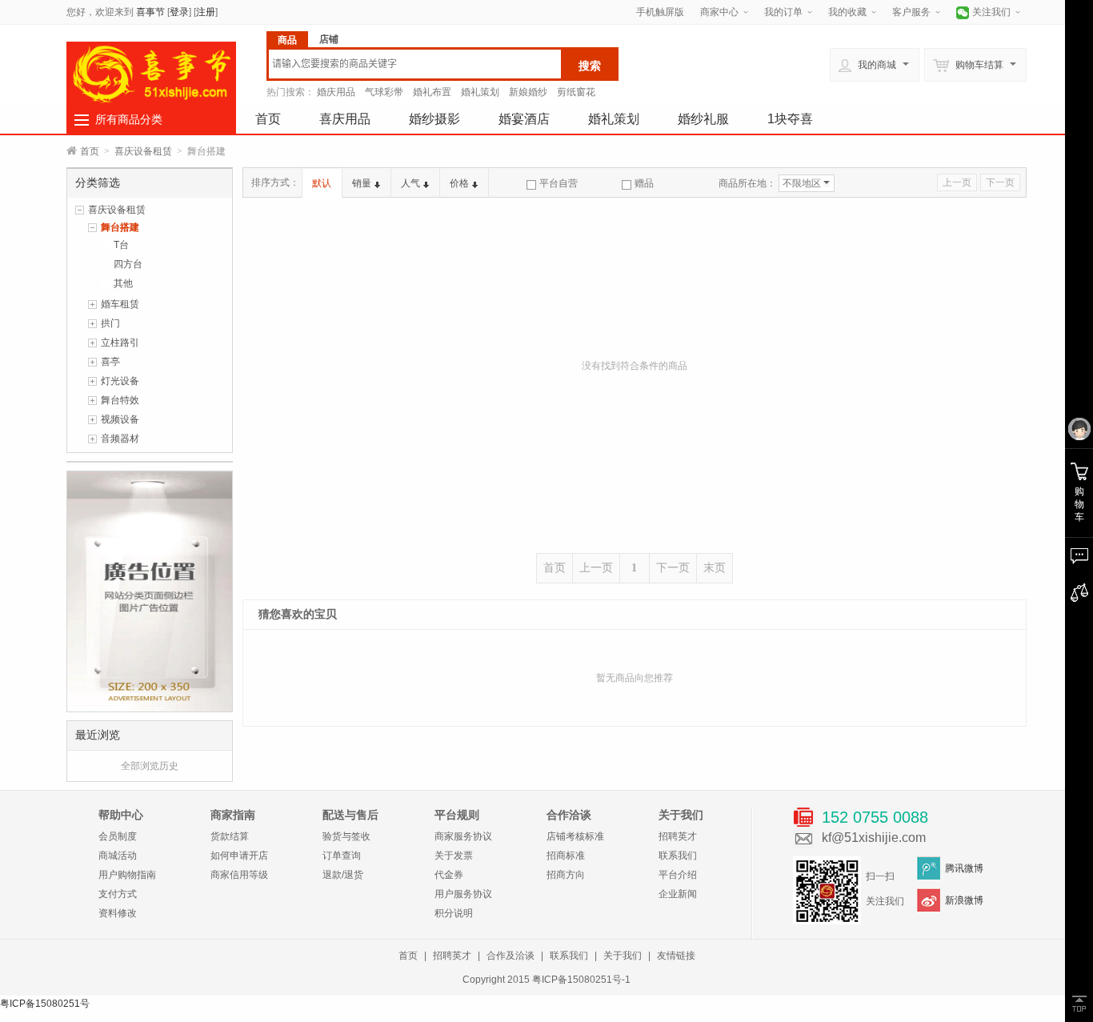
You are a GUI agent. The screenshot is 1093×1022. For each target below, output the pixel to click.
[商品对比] (1079, 593)
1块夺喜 (790, 119)
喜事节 (150, 12)
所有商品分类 (128, 119)
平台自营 (558, 183)
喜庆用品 (344, 119)
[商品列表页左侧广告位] (149, 590)
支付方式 (117, 894)
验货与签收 (346, 836)
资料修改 (117, 913)
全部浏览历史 (149, 766)
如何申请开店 (239, 855)
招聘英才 (678, 836)
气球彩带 (384, 92)
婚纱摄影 (434, 119)
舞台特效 (120, 400)
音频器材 (120, 438)
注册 (205, 12)
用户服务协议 (463, 894)
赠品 (644, 183)
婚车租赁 (120, 304)
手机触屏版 (660, 12)
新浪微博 (964, 900)
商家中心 (719, 12)
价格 (459, 183)
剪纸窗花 (576, 92)
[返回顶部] (1079, 1003)
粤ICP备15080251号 (45, 1003)
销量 (361, 183)
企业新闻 (678, 894)
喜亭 (110, 361)
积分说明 (453, 913)
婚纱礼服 (703, 119)
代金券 (448, 874)
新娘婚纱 (528, 92)
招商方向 (565, 874)
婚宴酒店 (524, 119)
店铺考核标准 (575, 836)
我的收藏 (847, 12)
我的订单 (783, 12)
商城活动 (117, 855)
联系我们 (678, 855)
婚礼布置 (432, 92)
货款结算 (229, 836)
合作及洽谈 (510, 955)
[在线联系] (1079, 556)
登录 (179, 12)
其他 (123, 283)
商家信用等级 (239, 874)
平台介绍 (678, 874)
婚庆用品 (336, 92)
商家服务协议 (463, 836)
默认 (321, 183)
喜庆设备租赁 (143, 151)
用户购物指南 (127, 874)
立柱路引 (120, 342)
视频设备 (120, 419)
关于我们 (622, 955)
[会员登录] (1079, 429)
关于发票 (453, 855)
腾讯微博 (964, 868)
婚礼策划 (480, 92)
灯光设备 (120, 381)
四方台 (128, 264)
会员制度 (117, 836)
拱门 (110, 323)
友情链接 (676, 955)
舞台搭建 (120, 227)
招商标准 (565, 855)
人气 (410, 183)
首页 (268, 119)
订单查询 (341, 855)
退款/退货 (342, 874)
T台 (121, 244)
